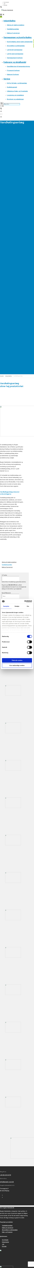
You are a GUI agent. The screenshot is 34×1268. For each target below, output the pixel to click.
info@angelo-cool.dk (7, 1182)
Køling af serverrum (7, 567)
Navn (6, 593)
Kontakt (5, 5)
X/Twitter (4, 575)
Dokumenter (5, 1242)
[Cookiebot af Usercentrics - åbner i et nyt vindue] (24, 601)
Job (4, 3)
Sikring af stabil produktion (9, 562)
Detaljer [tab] (17, 606)
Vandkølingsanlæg (7, 564)
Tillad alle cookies (17, 660)
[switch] (29, 641)
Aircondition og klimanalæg (10, 1230)
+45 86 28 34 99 (5, 1175)
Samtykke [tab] (6, 606)
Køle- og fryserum (7, 1232)
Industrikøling (8, 376)
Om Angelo (6, 2)
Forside (2, 376)
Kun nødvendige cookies (17, 665)
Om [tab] (28, 606)
